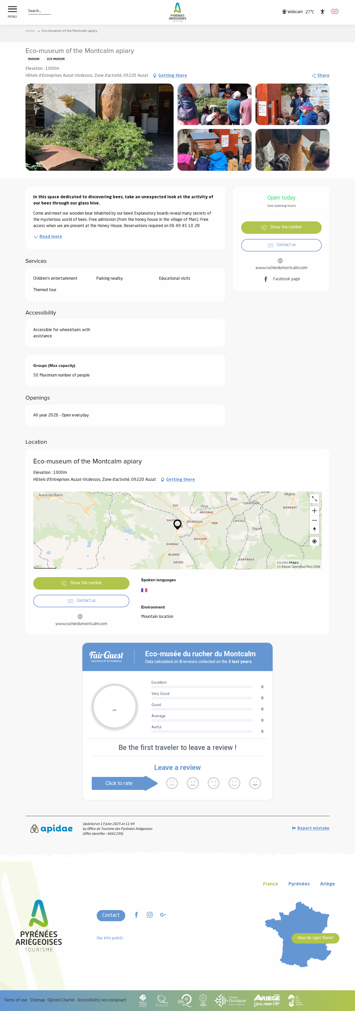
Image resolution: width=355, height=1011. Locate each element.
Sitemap (37, 1000)
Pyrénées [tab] (299, 884)
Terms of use (15, 1000)
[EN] (335, 11)
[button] (34, 11)
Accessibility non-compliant (101, 1000)
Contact (111, 915)
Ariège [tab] (327, 884)
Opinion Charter (61, 1000)
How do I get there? (315, 938)
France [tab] (270, 884)
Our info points (110, 938)
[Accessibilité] (322, 11)
